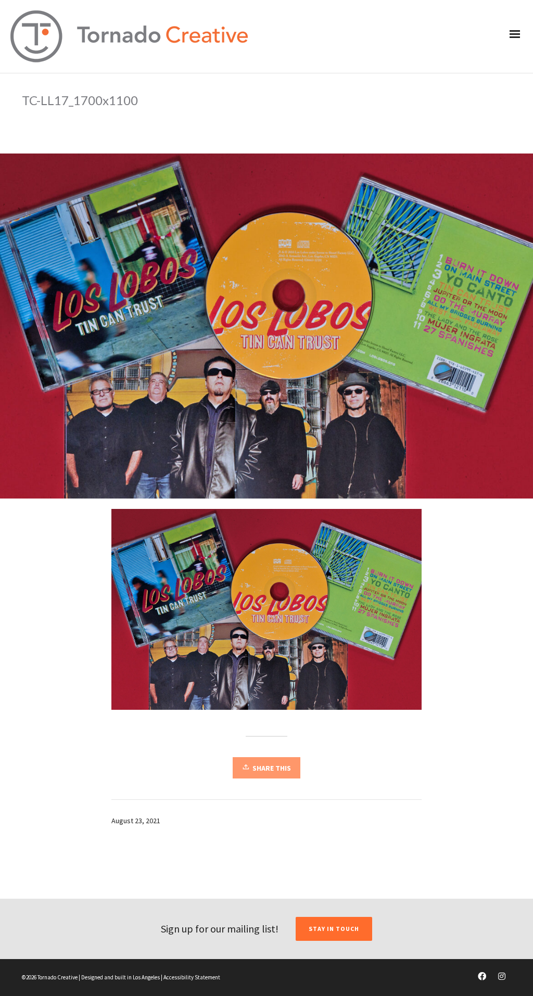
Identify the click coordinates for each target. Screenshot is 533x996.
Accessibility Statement (191, 977)
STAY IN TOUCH (334, 929)
